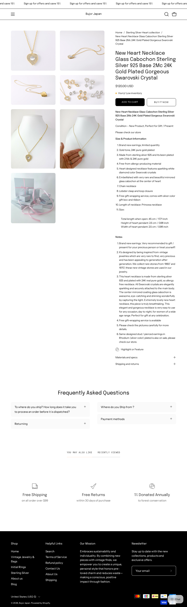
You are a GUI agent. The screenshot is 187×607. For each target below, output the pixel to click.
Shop (14, 543)
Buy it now (161, 102)
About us (16, 578)
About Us (51, 574)
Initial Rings (18, 567)
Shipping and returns (127, 363)
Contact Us (52, 568)
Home (118, 32)
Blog (14, 584)
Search (49, 551)
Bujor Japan (94, 14)
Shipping (51, 580)
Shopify (46, 603)
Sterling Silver (20, 573)
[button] (166, 14)
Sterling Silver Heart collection (143, 32)
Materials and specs (126, 357)
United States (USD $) (23, 596)
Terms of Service (56, 557)
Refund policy (54, 563)
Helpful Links (53, 543)
